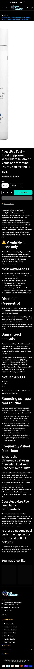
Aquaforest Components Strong (14, 428)
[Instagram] (6, 614)
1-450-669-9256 (8, 610)
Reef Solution (10, 660)
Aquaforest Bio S (9, 435)
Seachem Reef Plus (10, 416)
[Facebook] (3, 614)
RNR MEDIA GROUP (20, 662)
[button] (17, 198)
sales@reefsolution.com (11, 607)
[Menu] (2, 7)
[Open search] (6, 8)
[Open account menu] (28, 8)
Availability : (6, 176)
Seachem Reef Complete (12, 423)
